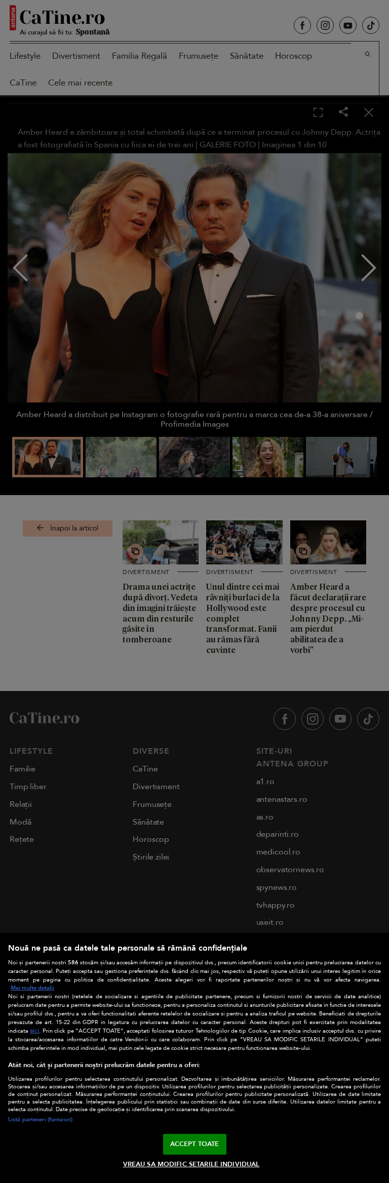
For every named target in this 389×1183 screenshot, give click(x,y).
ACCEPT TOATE (194, 1144)
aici (34, 1031)
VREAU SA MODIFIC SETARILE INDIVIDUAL (191, 1164)
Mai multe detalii (32, 988)
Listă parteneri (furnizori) (40, 1119)
